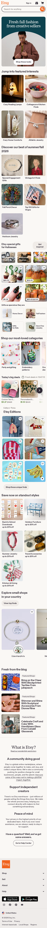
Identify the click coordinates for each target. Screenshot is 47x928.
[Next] (39, 390)
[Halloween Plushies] (24, 257)
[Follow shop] (32, 612)
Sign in (28, 3)
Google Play (29, 898)
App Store (10, 898)
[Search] (42, 9)
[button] (9, 913)
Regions (33, 925)
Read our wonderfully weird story (23, 751)
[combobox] (20, 9)
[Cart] (42, 3)
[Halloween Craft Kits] (8, 257)
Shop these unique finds (16, 487)
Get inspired (39, 245)
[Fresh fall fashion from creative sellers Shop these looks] (23, 41)
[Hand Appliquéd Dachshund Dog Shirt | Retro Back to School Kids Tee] (35, 426)
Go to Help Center (23, 843)
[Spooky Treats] (40, 257)
